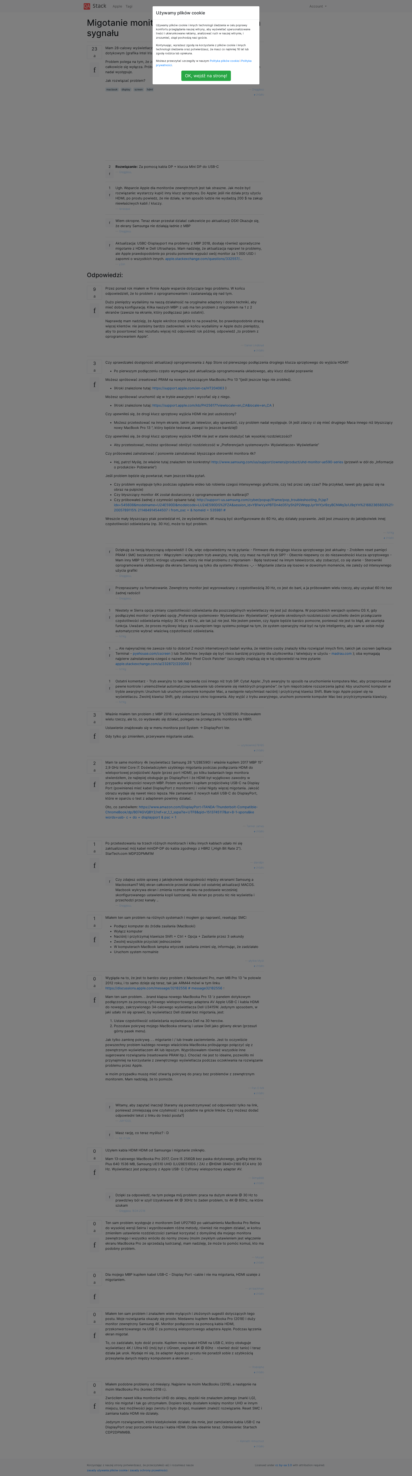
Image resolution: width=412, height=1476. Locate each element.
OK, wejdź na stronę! (206, 75)
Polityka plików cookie (224, 60)
